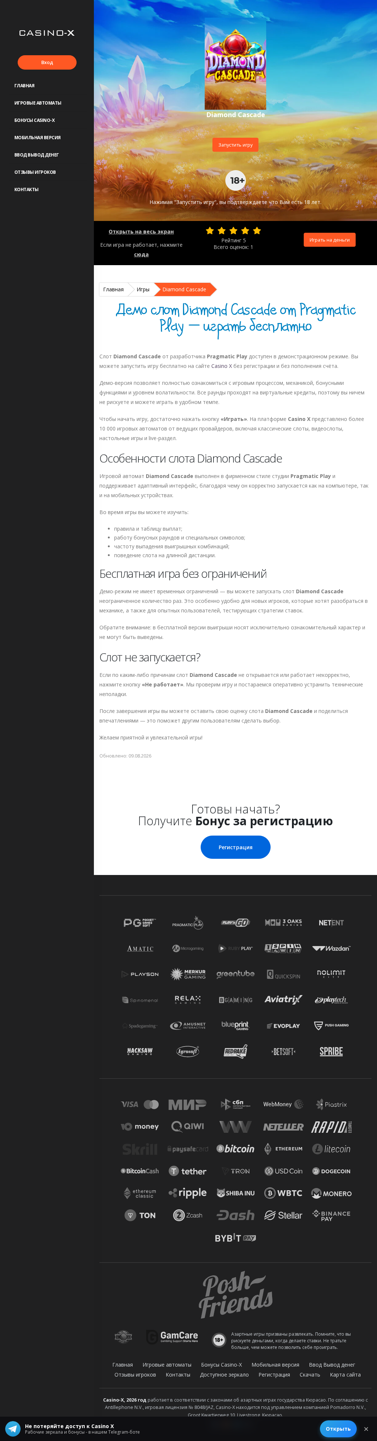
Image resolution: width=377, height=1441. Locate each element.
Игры (143, 289)
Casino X (221, 365)
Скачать (310, 1374)
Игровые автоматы (37, 103)
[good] (245, 230)
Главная (24, 85)
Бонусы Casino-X (34, 120)
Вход (47, 62)
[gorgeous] (257, 230)
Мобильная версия (37, 137)
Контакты (26, 189)
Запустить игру (235, 144)
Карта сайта (345, 1374)
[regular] (233, 230)
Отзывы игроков (35, 172)
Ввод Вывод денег (36, 155)
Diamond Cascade (184, 289)
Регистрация (236, 847)
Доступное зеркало (224, 1374)
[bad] (210, 230)
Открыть (338, 1428)
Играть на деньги (330, 239)
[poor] (222, 230)
